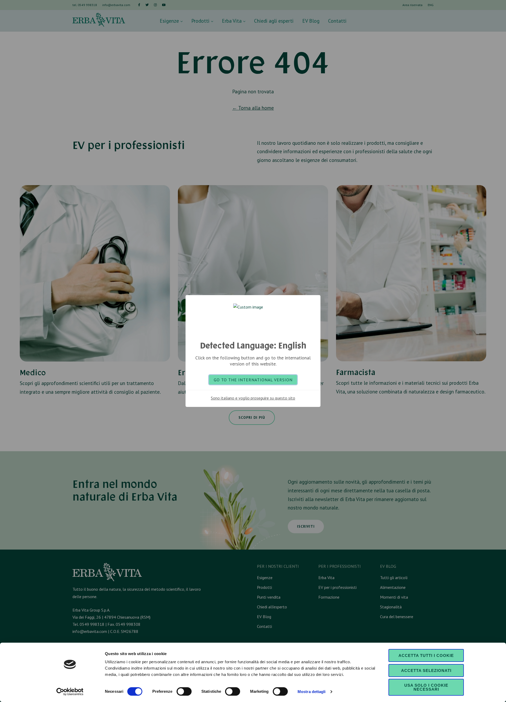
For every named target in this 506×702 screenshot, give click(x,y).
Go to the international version (253, 379)
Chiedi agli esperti (274, 20)
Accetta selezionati (426, 670)
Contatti (337, 20)
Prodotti (201, 20)
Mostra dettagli (312, 691)
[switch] (184, 691)
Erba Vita (232, 20)
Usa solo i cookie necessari (426, 687)
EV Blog (310, 20)
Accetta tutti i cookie (426, 655)
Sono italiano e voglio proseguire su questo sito (253, 398)
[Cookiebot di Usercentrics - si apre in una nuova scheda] (70, 692)
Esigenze (170, 20)
